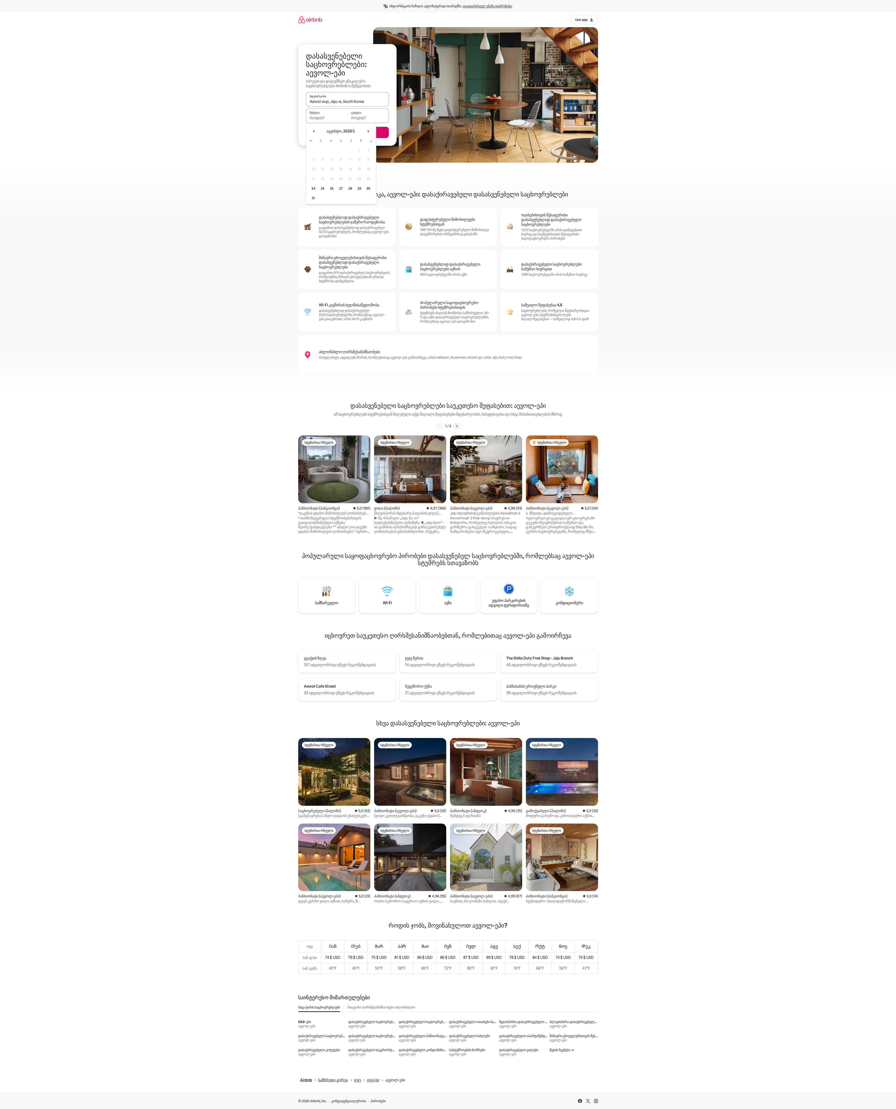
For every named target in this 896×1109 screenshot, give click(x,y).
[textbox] (327, 118)
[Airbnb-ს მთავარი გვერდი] (310, 19)
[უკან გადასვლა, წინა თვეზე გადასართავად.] (314, 131)
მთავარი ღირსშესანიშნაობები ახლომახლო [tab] (381, 1007)
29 (359, 188)
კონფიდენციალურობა (348, 1101)
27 (341, 188)
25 (322, 188)
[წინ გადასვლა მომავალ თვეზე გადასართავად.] (368, 131)
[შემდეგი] (457, 426)
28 (350, 188)
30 (368, 188)
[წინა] (439, 426)
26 (332, 188)
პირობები (378, 1101)
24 (313, 188)
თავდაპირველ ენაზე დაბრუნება (487, 6)
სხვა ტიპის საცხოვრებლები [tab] (319, 1007)
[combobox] (347, 101)
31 (313, 198)
